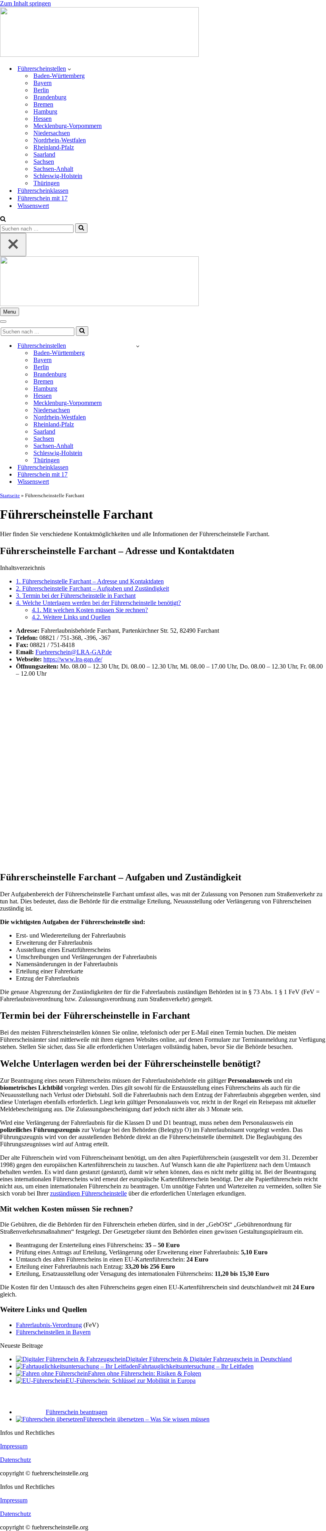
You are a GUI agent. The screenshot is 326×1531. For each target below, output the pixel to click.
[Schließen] (13, 244)
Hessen (42, 118)
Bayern (42, 82)
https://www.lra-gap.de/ (72, 659)
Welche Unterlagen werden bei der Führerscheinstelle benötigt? (98, 602)
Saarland (44, 154)
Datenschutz (15, 1459)
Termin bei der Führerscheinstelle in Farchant (76, 595)
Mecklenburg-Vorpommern (67, 125)
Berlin (41, 90)
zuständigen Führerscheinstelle (88, 1193)
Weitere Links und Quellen (71, 617)
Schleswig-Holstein (57, 175)
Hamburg (45, 111)
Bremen (43, 104)
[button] (69, 68)
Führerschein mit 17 (42, 198)
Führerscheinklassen (42, 190)
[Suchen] (3, 219)
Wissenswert (33, 205)
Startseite (10, 495)
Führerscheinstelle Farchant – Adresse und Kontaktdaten (90, 581)
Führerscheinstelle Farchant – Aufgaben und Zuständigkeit (92, 588)
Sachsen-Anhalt (53, 168)
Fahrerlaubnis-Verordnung (49, 1325)
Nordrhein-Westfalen (59, 140)
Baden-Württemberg (59, 75)
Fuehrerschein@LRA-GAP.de (73, 652)
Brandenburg (49, 97)
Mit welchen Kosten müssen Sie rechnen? (90, 610)
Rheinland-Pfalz (53, 147)
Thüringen (46, 183)
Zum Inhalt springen (25, 3)
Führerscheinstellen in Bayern (53, 1332)
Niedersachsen (51, 133)
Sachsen (43, 161)
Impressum (13, 1446)
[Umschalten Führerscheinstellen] (138, 346)
